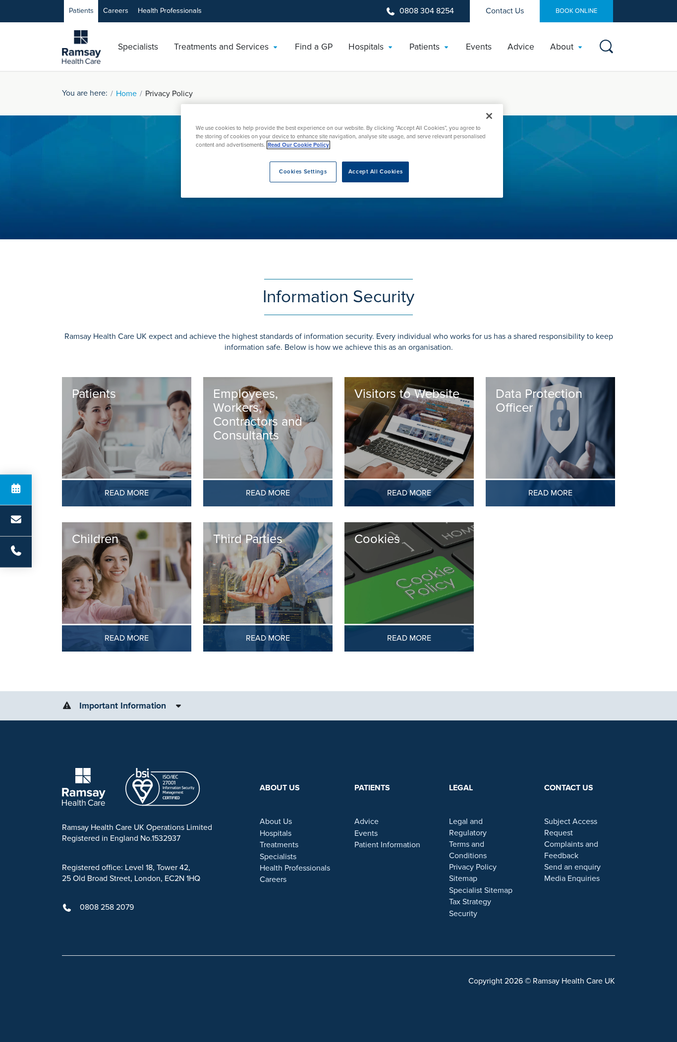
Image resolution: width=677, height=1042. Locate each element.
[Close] (489, 116)
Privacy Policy (473, 867)
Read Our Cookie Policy (298, 145)
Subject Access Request (570, 827)
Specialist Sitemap (480, 890)
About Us (276, 821)
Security (463, 914)
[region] (342, 151)
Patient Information (387, 845)
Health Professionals (170, 10)
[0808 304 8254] (16, 552)
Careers (115, 10)
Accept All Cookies (375, 171)
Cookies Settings (303, 171)
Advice (366, 821)
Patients (81, 10)
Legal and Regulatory (468, 827)
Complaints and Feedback (571, 849)
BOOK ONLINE (576, 11)
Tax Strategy (470, 902)
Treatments (279, 845)
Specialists (278, 857)
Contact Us (505, 11)
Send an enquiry (572, 867)
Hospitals (275, 833)
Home (126, 94)
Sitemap (463, 878)
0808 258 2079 (107, 907)
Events (366, 833)
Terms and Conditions (468, 849)
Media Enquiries (572, 878)
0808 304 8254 (426, 11)
